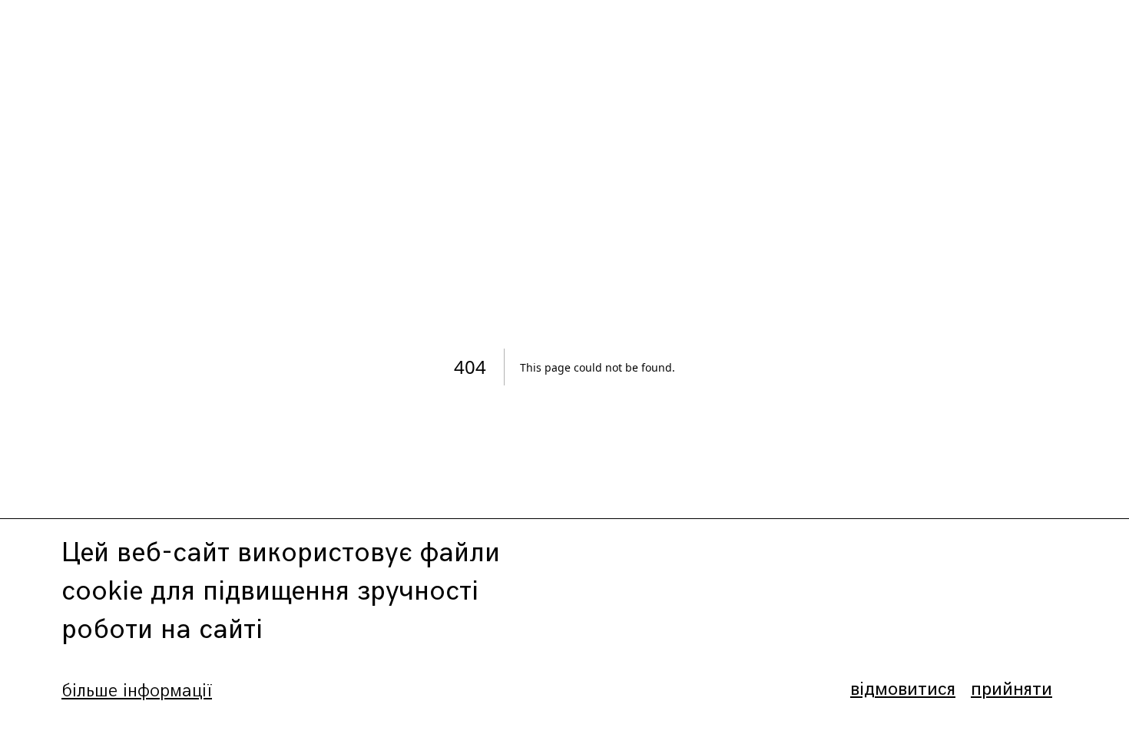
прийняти (1011, 689)
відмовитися (902, 689)
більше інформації (136, 690)
